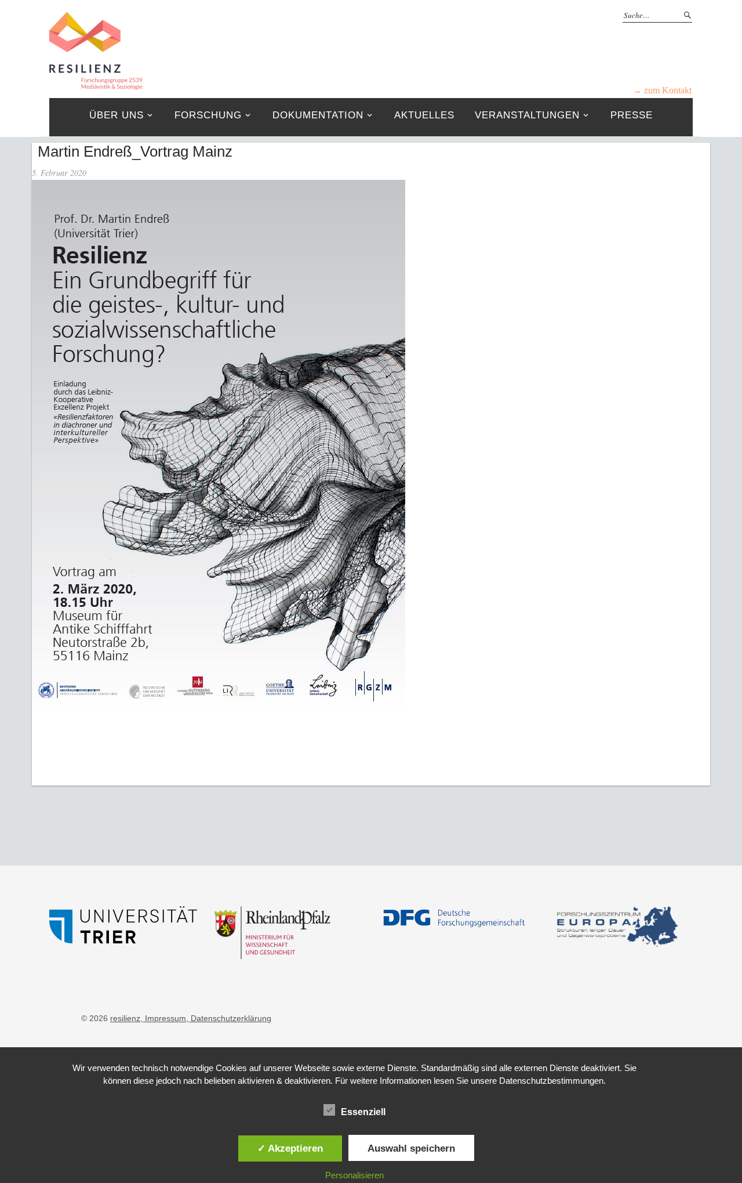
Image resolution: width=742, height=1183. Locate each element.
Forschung (208, 115)
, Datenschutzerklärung (228, 1018)
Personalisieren (354, 1175)
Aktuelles (424, 115)
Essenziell (363, 1112)
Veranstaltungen (527, 115)
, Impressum (163, 1018)
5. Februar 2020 (59, 172)
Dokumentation (317, 115)
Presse (631, 115)
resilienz (125, 1018)
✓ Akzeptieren (290, 1148)
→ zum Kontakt (662, 90)
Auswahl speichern (411, 1148)
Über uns (116, 115)
